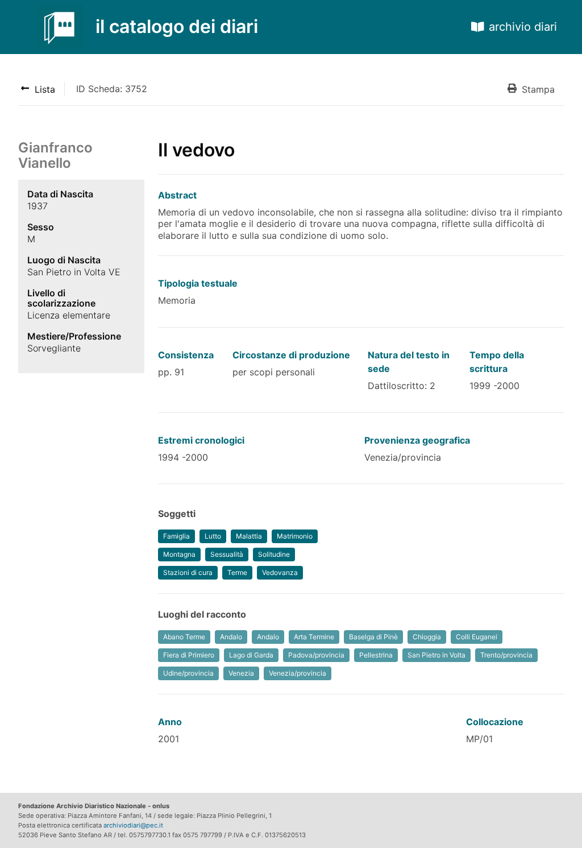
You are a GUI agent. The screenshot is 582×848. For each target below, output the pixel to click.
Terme (237, 572)
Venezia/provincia (297, 673)
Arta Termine (314, 636)
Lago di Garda (251, 655)
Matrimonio (295, 536)
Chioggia (427, 636)
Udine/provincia (188, 673)
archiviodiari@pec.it (133, 825)
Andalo (231, 636)
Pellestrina (376, 655)
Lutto (213, 536)
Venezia (241, 673)
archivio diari (523, 27)
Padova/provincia (316, 655)
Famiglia (176, 536)
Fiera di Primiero (188, 655)
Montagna (179, 554)
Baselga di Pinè (373, 636)
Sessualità (226, 554)
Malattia (249, 536)
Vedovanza (280, 572)
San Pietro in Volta (436, 655)
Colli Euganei (476, 636)
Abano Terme (184, 636)
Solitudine (274, 554)
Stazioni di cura (188, 572)
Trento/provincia (506, 655)
